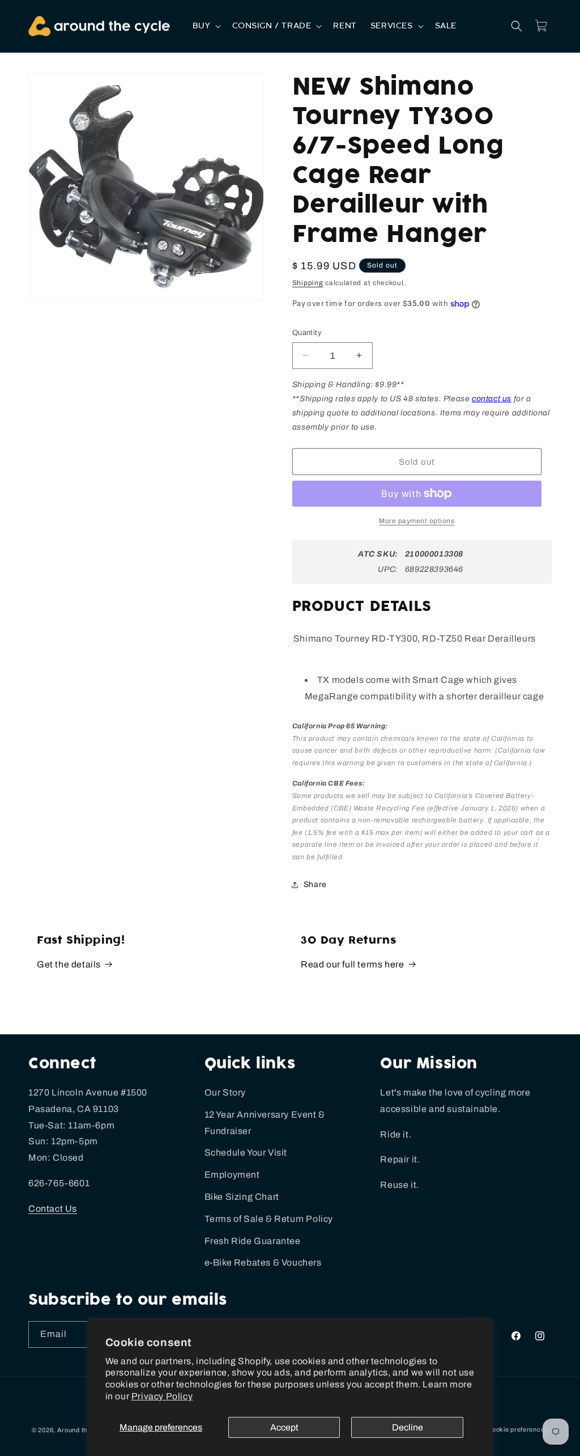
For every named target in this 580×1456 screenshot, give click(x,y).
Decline (407, 1427)
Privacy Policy (162, 1396)
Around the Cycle (83, 1430)
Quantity (307, 333)
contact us (491, 398)
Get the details (69, 964)
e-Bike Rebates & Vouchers (263, 1262)
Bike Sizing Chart (241, 1197)
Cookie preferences (517, 1429)
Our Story (225, 1092)
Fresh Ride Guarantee (252, 1241)
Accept (284, 1427)
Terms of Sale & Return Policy (268, 1219)
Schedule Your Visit (245, 1152)
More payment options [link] (416, 521)
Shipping (307, 283)
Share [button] (315, 884)
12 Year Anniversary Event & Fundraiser (264, 1123)
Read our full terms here (352, 964)
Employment (232, 1174)
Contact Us (52, 1208)
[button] (206, 26)
